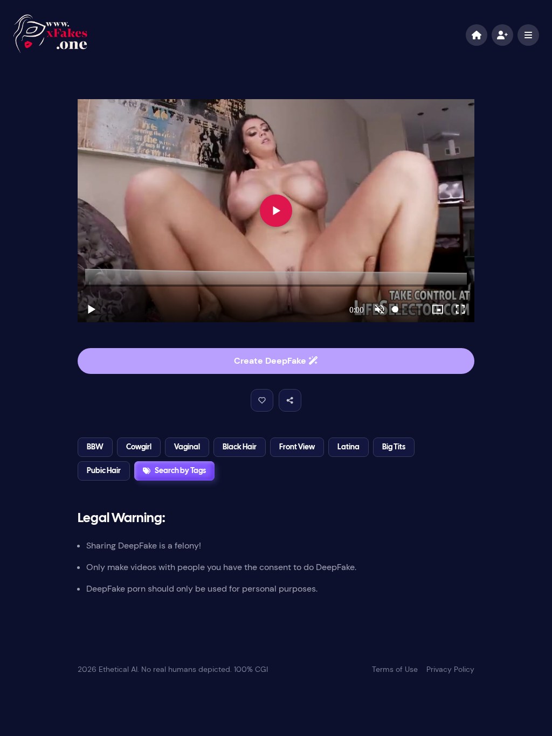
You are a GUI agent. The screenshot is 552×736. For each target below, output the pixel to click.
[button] (262, 400)
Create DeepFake (271, 360)
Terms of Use (395, 669)
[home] (476, 35)
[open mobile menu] (528, 35)
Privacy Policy (450, 669)
